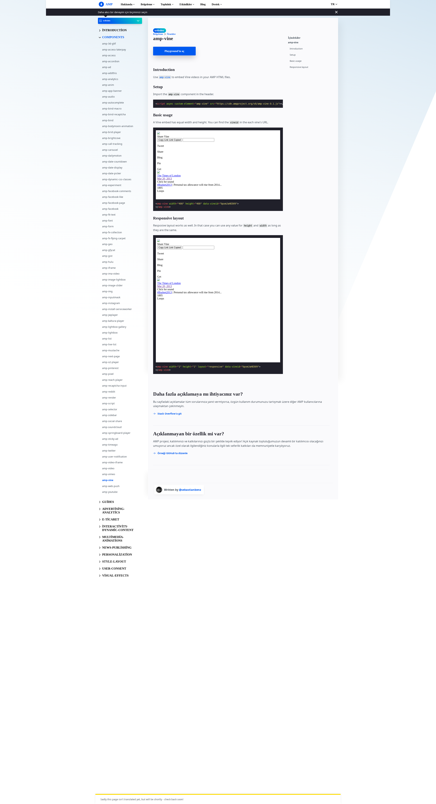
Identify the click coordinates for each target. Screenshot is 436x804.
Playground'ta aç (174, 51)
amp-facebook (110, 208)
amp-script (108, 403)
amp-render (109, 397)
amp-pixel (108, 373)
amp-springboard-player (116, 432)
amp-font (107, 220)
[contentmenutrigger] (311, 37)
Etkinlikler (186, 4)
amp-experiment (111, 185)
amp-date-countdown (114, 161)
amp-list (107, 338)
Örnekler (171, 34)
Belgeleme (146, 4)
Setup (293, 54)
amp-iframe (109, 267)
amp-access (109, 55)
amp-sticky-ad (110, 438)
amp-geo (107, 244)
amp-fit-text (108, 214)
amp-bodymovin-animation (117, 126)
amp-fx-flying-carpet (114, 238)
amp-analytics (110, 78)
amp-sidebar (109, 415)
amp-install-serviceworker (117, 309)
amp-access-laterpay (114, 49)
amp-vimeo (108, 474)
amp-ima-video (110, 273)
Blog (203, 4)
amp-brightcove (111, 137)
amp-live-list (109, 344)
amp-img (107, 291)
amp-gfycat (108, 250)
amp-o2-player (110, 362)
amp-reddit (108, 391)
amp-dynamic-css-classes (116, 179)
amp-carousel (110, 149)
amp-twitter (109, 450)
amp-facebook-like (112, 196)
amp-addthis (109, 73)
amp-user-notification (114, 456)
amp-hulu (107, 261)
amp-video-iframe (112, 462)
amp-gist (107, 255)
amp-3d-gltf (109, 43)
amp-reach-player (112, 379)
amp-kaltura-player (113, 320)
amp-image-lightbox (114, 279)
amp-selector (109, 409)
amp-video (108, 468)
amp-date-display (112, 167)
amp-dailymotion (112, 155)
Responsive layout (299, 67)
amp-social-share (112, 421)
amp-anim (108, 84)
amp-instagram (111, 303)
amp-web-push (111, 486)
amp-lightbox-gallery (114, 326)
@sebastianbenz (190, 490)
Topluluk (166, 4)
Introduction (296, 48)
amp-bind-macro (111, 108)
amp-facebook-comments (116, 191)
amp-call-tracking (112, 143)
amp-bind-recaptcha (114, 114)
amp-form (108, 226)
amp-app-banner (112, 90)
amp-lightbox (110, 332)
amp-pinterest (110, 368)
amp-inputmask (111, 297)
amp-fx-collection (112, 232)
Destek (216, 4)
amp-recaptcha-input (114, 385)
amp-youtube (110, 491)
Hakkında (126, 4)
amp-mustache (110, 350)
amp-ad (106, 67)
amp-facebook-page (113, 202)
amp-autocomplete (113, 102)
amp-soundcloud (112, 427)
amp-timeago (110, 444)
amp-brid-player (111, 132)
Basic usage (295, 61)
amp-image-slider (112, 285)
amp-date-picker (111, 173)
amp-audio (108, 96)
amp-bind (107, 120)
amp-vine (107, 480)
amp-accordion (110, 61)
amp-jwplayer (110, 314)
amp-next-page (111, 356)
